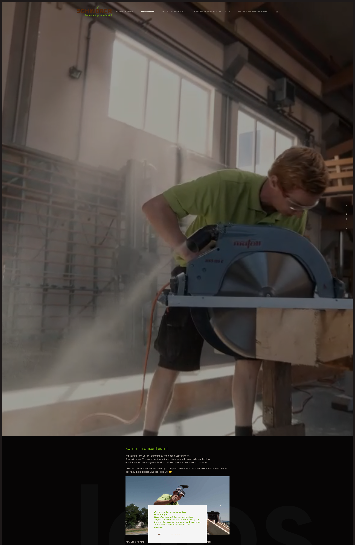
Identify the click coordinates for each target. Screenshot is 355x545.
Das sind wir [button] (147, 11)
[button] (134, 505)
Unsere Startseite (124, 11)
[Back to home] (94, 12)
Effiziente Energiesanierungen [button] (252, 11)
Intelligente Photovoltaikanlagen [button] (212, 11)
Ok (159, 534)
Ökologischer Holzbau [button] (174, 11)
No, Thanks (176, 534)
